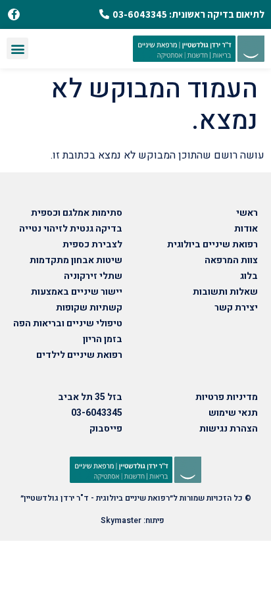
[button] (17, 48)
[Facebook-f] (14, 14)
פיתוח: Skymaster (132, 520)
